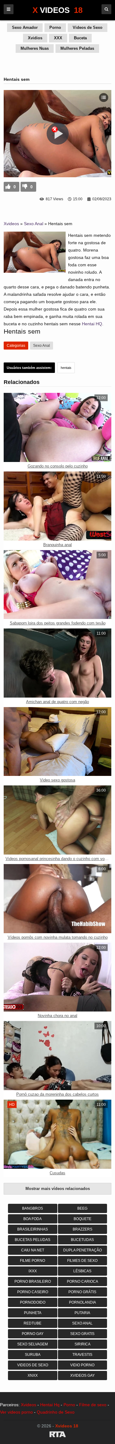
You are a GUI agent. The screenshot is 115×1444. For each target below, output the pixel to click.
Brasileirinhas (32, 1229)
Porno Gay (33, 1334)
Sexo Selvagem (32, 1344)
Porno (55, 27)
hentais (66, 368)
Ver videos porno (16, 1412)
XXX (58, 38)
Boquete (82, 1219)
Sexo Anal (33, 223)
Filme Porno (32, 1260)
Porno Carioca (82, 1281)
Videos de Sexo (87, 27)
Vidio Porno (82, 1365)
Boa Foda (32, 1219)
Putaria (82, 1313)
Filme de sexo (92, 1404)
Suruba (32, 1354)
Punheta (32, 1313)
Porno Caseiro (32, 1292)
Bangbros (32, 1208)
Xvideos (11, 223)
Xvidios (35, 38)
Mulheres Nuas (35, 48)
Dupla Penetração (82, 1250)
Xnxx (33, 1375)
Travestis (82, 1354)
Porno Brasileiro (32, 1281)
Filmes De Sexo (82, 1260)
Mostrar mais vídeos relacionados (57, 1188)
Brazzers (82, 1229)
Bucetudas (82, 1240)
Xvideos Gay (82, 1375)
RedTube (32, 1323)
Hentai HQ (92, 323)
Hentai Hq (49, 1404)
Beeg (82, 1208)
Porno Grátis (82, 1292)
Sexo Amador (25, 27)
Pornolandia (82, 1302)
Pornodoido (32, 1302)
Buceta (80, 38)
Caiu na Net (32, 1250)
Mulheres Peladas (77, 48)
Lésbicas (82, 1271)
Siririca (82, 1344)
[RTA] (57, 1435)
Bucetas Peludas (32, 1240)
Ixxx (33, 1271)
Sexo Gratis (82, 1334)
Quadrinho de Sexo (56, 1412)
